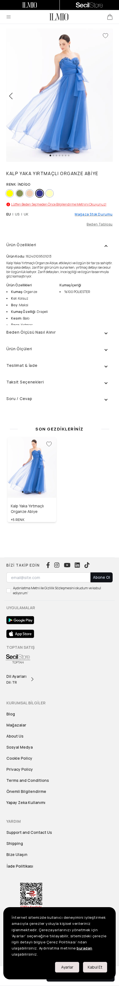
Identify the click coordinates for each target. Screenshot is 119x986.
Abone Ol (101, 577)
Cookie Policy (19, 758)
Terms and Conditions (27, 780)
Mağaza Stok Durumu (94, 214)
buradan (84, 948)
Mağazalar (16, 725)
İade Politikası (20, 866)
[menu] (8, 16)
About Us (15, 736)
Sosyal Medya (19, 747)
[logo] (59, 16)
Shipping (14, 843)
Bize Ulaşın (16, 854)
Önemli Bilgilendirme (26, 791)
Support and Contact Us (29, 832)
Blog (10, 714)
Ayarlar (67, 967)
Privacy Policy (19, 769)
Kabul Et (95, 967)
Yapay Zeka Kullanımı (25, 802)
